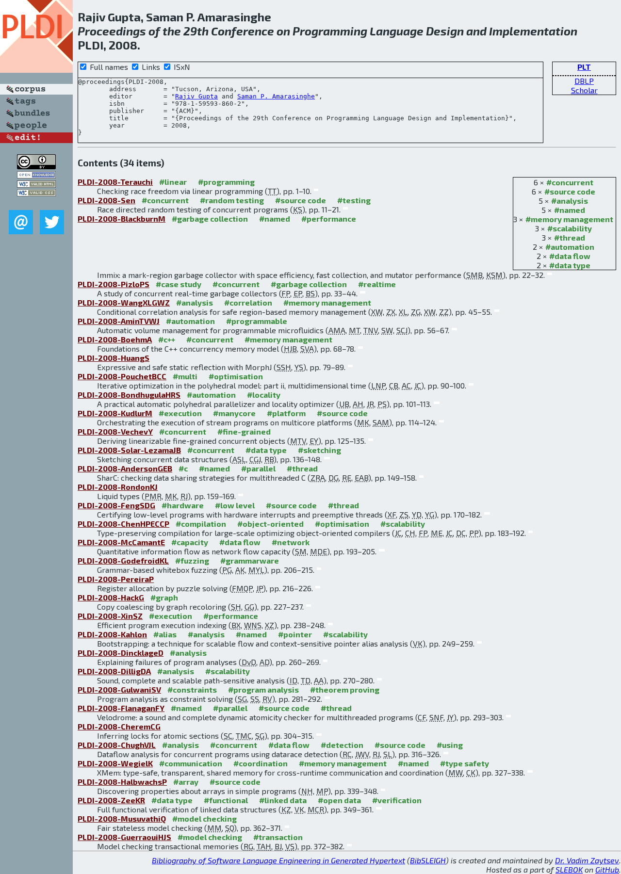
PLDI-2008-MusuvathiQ (122, 818)
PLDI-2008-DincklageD (120, 652)
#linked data (283, 800)
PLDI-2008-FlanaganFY (121, 707)
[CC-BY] (36, 166)
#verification (397, 800)
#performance (328, 218)
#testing (354, 200)
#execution (180, 413)
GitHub (607, 869)
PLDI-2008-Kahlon (112, 634)
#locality (263, 394)
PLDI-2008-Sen (106, 200)
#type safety (464, 763)
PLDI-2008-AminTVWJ (119, 320)
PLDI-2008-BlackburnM (121, 218)
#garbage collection (210, 218)
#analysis (569, 200)
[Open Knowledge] (36, 175)
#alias (165, 634)
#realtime (377, 284)
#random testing (232, 200)
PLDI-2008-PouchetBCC (122, 376)
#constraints (192, 689)
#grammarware (249, 560)
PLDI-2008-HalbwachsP (122, 781)
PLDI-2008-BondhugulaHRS (129, 394)
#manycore (234, 413)
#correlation (248, 302)
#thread (569, 237)
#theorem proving (344, 689)
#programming (226, 181)
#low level (235, 505)
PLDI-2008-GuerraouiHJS (124, 837)
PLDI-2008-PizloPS (113, 284)
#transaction (278, 837)
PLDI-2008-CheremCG (119, 726)
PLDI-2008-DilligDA (114, 671)
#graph (164, 597)
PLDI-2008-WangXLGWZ (124, 302)
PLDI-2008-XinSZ (110, 615)
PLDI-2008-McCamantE (121, 542)
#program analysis (263, 689)
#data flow (569, 255)
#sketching (319, 449)
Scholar (584, 90)
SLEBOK (569, 869)
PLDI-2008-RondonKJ (118, 486)
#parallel (258, 468)
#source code (569, 191)
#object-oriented (270, 523)
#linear (173, 181)
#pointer (295, 634)
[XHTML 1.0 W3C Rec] (36, 184)
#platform (286, 413)
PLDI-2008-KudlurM (115, 413)
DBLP (584, 80)
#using (450, 744)
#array (185, 781)
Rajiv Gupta (196, 96)
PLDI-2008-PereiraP (116, 578)
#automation (569, 246)
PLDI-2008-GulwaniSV (119, 689)
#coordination (260, 763)
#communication (190, 763)
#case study (178, 284)
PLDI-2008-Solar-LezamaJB (129, 449)
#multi (185, 376)
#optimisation (236, 376)
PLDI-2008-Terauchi (115, 181)
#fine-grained (244, 431)
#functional (226, 800)
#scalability (569, 228)
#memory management (569, 219)
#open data (339, 800)
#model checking (204, 818)
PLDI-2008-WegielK (115, 763)
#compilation (201, 523)
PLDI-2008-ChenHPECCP (123, 523)
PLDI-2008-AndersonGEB (125, 468)
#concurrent (569, 182)
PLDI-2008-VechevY (115, 431)
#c (183, 468)
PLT (584, 66)
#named (569, 209)
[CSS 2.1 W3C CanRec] (36, 203)
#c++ (166, 339)
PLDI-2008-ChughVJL (117, 744)
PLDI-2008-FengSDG (116, 505)
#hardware (183, 505)
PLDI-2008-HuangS (113, 357)
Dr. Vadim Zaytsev (587, 860)
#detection (342, 744)
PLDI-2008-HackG (111, 597)
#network (291, 542)
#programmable (256, 320)
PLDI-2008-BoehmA (115, 339)
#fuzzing (192, 560)
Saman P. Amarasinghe (276, 96)
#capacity (189, 542)
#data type (569, 265)
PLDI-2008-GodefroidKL (123, 560)
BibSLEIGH (428, 860)
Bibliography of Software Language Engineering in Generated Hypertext (278, 860)
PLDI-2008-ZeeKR (111, 800)
